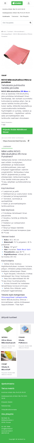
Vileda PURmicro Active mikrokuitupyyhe (25, 329)
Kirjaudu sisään (6, 402)
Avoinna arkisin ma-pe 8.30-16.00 (13, 9)
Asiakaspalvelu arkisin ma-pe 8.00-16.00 (16, 12)
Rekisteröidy (5, 406)
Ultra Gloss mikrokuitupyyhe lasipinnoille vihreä (8, 329)
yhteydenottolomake (9, 409)
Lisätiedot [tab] (7, 146)
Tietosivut (15, 16)
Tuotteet (10, 31)
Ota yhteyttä (24, 16)
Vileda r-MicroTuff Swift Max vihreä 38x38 (8, 356)
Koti (4, 31)
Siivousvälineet (19, 31)
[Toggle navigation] (28, 3)
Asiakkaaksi (6, 16)
